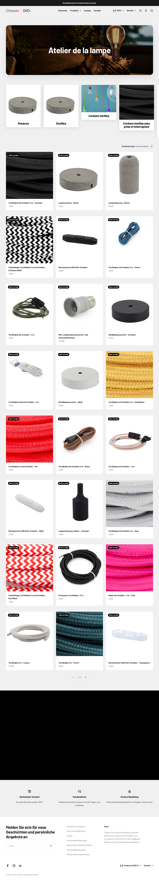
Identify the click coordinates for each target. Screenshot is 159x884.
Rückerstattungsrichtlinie (78, 854)
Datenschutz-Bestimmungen (79, 845)
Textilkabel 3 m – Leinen (19, 663)
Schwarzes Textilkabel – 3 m (71, 595)
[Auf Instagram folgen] (14, 865)
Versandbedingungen (76, 850)
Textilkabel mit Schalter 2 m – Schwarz (25, 203)
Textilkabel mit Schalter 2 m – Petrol (124, 267)
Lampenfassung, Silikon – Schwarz (74, 531)
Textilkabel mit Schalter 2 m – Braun (74, 466)
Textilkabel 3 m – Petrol (69, 663)
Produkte (74, 10)
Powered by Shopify (31, 875)
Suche (69, 836)
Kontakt (97, 10)
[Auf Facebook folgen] (7, 865)
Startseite (62, 10)
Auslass (87, 10)
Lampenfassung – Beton (119, 203)
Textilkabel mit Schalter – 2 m (21, 334)
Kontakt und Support (76, 826)
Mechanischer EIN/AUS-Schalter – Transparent (129, 663)
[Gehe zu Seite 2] (85, 677)
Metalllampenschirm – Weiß (70, 402)
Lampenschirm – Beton (69, 203)
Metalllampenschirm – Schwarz (122, 334)
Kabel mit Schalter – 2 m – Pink (121, 595)
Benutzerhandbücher (76, 831)
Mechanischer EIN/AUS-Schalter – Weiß (25, 531)
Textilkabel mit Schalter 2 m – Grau (123, 531)
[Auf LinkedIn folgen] (20, 865)
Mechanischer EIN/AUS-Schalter (73, 267)
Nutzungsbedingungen (77, 840)
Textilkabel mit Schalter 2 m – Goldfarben (126, 402)
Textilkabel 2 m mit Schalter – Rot (23, 466)
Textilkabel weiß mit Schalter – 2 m (23, 402)
